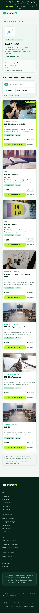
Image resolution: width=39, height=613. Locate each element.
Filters (10, 91)
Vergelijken (6, 506)
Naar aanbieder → (14, 144)
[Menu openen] (34, 13)
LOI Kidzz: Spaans (11, 174)
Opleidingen (6, 496)
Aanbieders (12, 21)
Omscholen (6, 528)
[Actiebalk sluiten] (37, 5)
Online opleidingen (8, 518)
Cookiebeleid (18, 606)
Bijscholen (6, 532)
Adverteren (6, 563)
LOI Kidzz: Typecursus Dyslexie (16, 327)
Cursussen (5, 499)
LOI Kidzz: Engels (10, 224)
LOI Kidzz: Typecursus (12, 377)
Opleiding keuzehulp (9, 541)
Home (4, 21)
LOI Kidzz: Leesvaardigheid (14, 124)
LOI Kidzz (7, 427)
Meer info (30, 144)
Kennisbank (6, 509)
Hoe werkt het (7, 560)
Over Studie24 (7, 556)
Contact (5, 566)
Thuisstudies (6, 525)
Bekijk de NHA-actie (13, 6)
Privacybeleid (9, 606)
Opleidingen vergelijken (10, 547)
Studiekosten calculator (10, 544)
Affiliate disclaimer (28, 606)
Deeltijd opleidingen (9, 522)
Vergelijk (31, 140)
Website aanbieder (13, 56)
